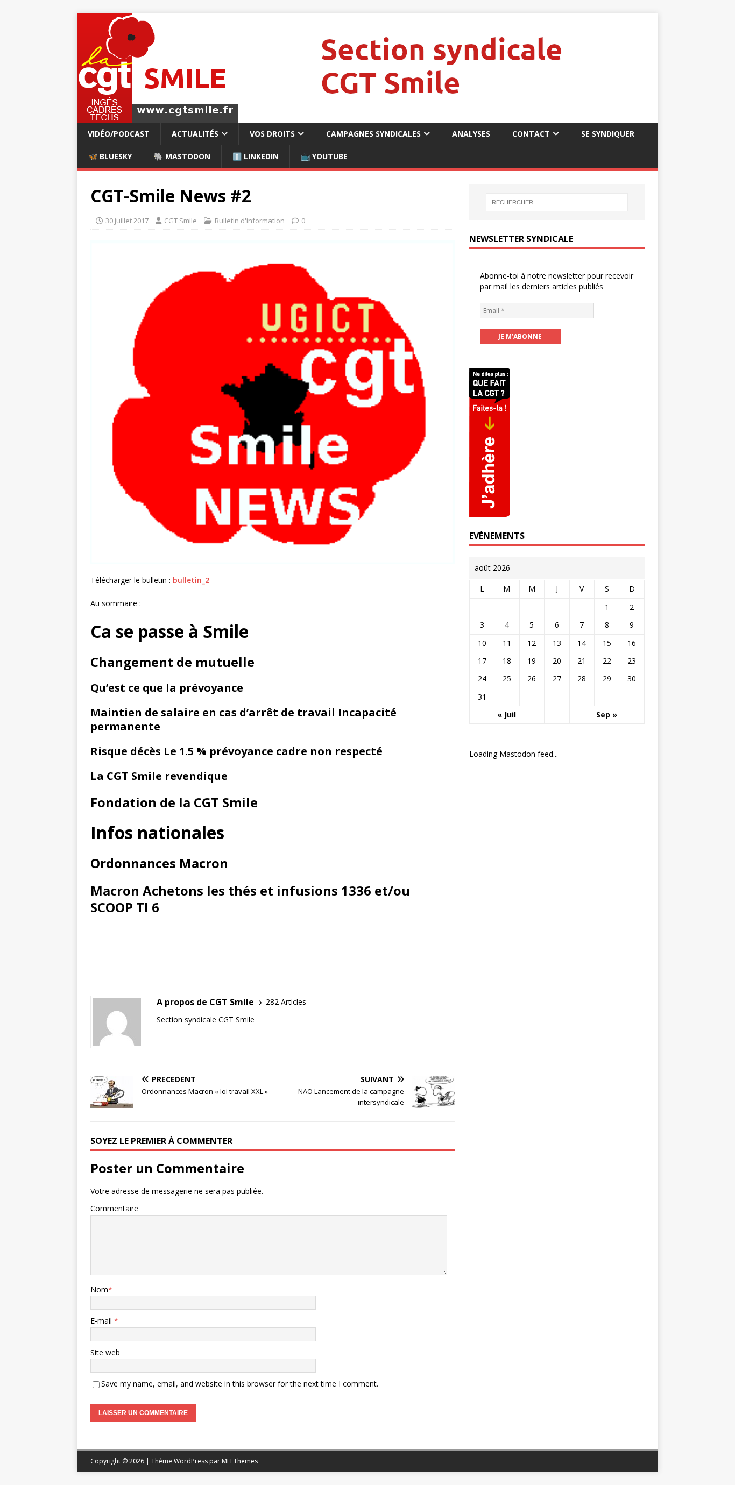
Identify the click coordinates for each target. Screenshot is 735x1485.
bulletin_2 (191, 580)
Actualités (195, 134)
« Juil (506, 714)
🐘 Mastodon (182, 156)
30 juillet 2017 (127, 220)
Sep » (606, 714)
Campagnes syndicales (373, 134)
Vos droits (272, 134)
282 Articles (286, 1002)
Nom (99, 1289)
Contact (531, 134)
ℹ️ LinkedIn (255, 156)
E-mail (102, 1321)
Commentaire (114, 1208)
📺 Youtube (324, 156)
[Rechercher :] (557, 202)
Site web (105, 1352)
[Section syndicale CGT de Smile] (366, 116)
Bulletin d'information (250, 220)
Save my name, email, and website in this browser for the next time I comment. (239, 1384)
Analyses (471, 134)
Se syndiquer (607, 134)
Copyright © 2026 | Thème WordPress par (156, 1461)
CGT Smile (180, 220)
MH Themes (240, 1461)
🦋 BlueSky (110, 156)
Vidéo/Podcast (119, 134)
